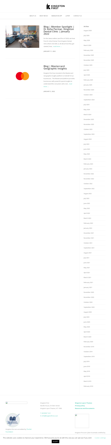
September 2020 (89, 307)
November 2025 (89, 60)
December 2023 (89, 119)
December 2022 (89, 174)
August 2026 (88, 30)
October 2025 (88, 65)
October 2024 (88, 95)
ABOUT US (32, 16)
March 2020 (87, 337)
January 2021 (88, 287)
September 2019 (89, 356)
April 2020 (87, 332)
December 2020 (89, 292)
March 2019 (87, 381)
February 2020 (88, 342)
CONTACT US (77, 16)
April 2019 (87, 376)
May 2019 (87, 371)
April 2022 (87, 213)
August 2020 (88, 312)
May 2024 (87, 109)
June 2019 (87, 366)
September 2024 (89, 100)
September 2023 (89, 134)
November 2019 (89, 347)
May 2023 (87, 154)
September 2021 (89, 248)
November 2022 (89, 179)
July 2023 (86, 144)
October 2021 (88, 243)
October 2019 (88, 352)
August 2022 (88, 193)
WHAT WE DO (44, 16)
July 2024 (86, 105)
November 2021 (89, 238)
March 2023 (87, 159)
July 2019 (86, 361)
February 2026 (88, 50)
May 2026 (87, 40)
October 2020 (88, 302)
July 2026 (86, 35)
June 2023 (87, 149)
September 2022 (89, 189)
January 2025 (88, 85)
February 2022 (88, 223)
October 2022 (88, 184)
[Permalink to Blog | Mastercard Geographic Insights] (22, 76)
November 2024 (89, 90)
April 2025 (87, 75)
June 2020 (87, 322)
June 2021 (87, 263)
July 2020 (86, 317)
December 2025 (89, 55)
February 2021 (88, 282)
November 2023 (89, 124)
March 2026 (87, 45)
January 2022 (88, 228)
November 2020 (89, 297)
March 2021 (87, 277)
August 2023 (88, 139)
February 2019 (88, 386)
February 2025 (88, 80)
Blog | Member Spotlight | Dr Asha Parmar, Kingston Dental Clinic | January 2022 (59, 30)
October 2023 (88, 129)
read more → (57, 46)
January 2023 (88, 169)
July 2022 (86, 198)
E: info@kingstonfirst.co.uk (49, 416)
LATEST (68, 16)
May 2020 (87, 327)
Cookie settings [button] (100, 438)
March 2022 (87, 218)
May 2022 (87, 208)
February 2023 (88, 164)
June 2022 (87, 203)
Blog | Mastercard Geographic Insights (55, 67)
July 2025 (86, 70)
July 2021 (86, 258)
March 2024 (87, 114)
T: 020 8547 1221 (45, 413)
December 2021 (89, 233)
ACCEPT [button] (55, 441)
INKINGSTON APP (56, 16)
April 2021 (87, 273)
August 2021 (88, 253)
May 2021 (87, 268)
